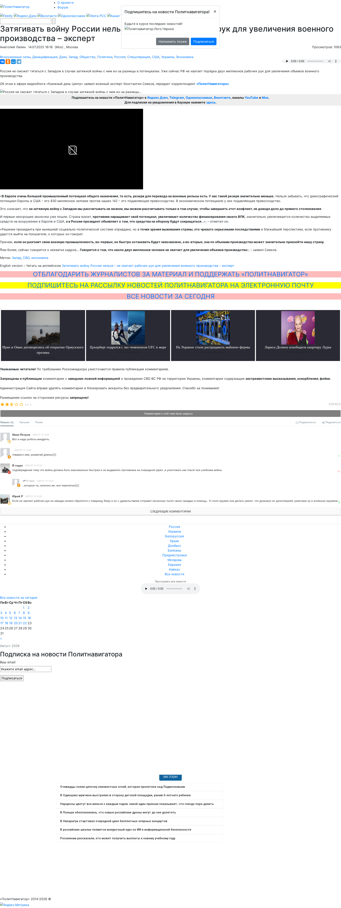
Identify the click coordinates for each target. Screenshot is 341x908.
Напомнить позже (173, 41)
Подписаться (203, 41)
